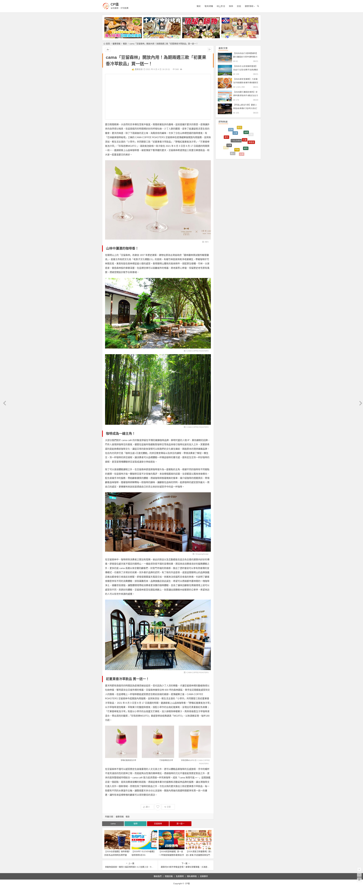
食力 (207, 242)
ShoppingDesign (202, 554)
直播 (248, 150)
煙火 (233, 128)
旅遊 (239, 6)
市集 (235, 143)
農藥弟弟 (139, 69)
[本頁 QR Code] (359, 879)
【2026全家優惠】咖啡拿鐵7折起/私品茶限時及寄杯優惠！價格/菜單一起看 (117, 855)
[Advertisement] (158, 97)
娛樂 (231, 6)
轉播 (240, 133)
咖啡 (136, 823)
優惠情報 (249, 6)
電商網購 (208, 6)
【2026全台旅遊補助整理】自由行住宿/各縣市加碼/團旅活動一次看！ (245, 69)
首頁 (108, 44)
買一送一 (180, 823)
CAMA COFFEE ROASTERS (198, 351)
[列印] (181, 69)
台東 (242, 128)
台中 (242, 147)
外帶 (226, 134)
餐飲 (199, 6)
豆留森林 (158, 823)
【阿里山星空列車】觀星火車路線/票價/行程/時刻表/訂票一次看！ (245, 108)
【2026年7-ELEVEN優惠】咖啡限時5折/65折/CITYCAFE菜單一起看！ (144, 855)
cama (113, 823)
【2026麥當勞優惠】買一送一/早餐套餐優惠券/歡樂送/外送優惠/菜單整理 (171, 855)
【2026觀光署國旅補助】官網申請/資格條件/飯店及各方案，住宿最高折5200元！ (245, 95)
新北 (249, 133)
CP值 (115, 4)
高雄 (251, 142)
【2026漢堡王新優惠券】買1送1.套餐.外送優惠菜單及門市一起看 (198, 855)
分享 (169, 807)
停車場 (239, 153)
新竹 (231, 134)
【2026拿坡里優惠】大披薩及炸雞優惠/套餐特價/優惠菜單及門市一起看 (245, 82)
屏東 (246, 139)
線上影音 (221, 6)
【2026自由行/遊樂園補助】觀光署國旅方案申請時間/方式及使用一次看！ (245, 56)
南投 (231, 150)
